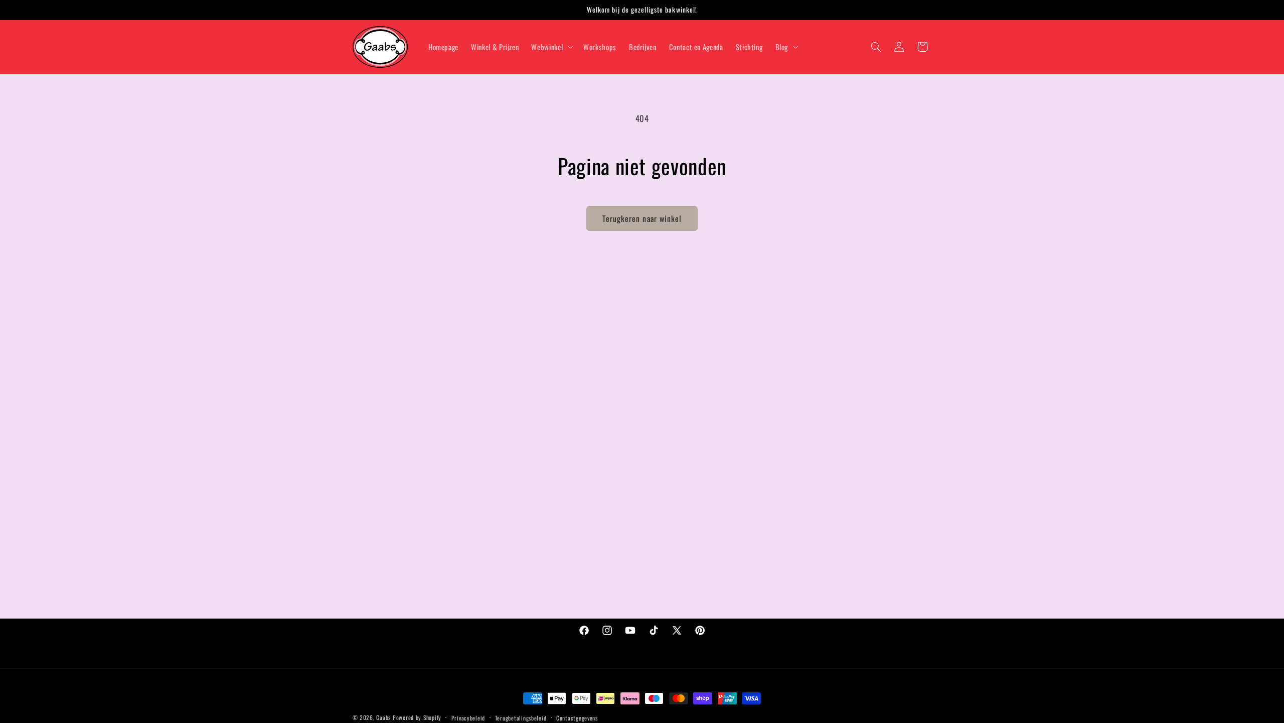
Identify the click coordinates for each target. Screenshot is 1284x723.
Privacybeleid (468, 717)
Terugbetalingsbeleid (521, 717)
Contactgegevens (577, 717)
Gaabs (383, 717)
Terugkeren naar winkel (642, 218)
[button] (551, 47)
